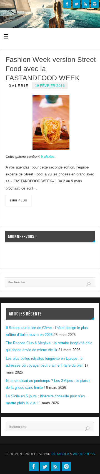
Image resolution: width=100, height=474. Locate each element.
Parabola (60, 454)
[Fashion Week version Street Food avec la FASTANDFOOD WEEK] (51, 122)
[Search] (88, 284)
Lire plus (18, 200)
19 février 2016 (50, 86)
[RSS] (85, 4)
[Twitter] (76, 4)
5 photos (48, 157)
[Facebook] (67, 4)
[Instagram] (95, 4)
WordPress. (84, 454)
